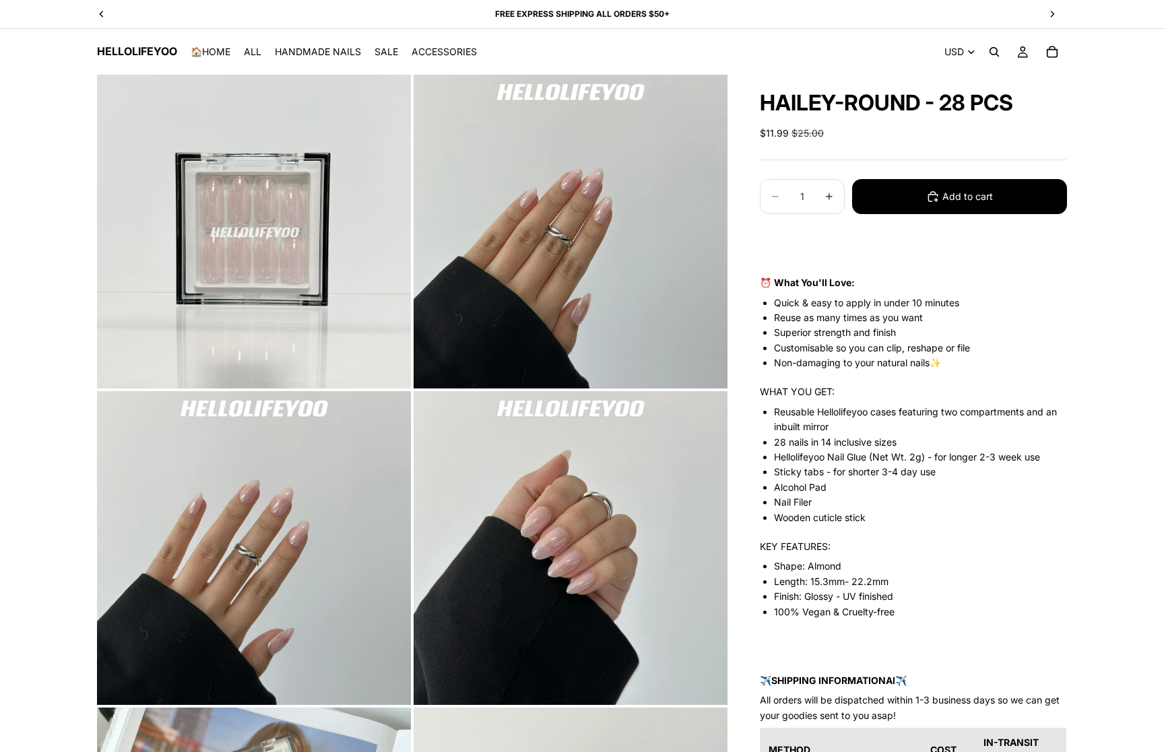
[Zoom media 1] (254, 231)
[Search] (994, 52)
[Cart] (1052, 52)
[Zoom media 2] (571, 231)
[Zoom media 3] (254, 548)
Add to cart (967, 196)
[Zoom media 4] (571, 548)
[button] (913, 239)
